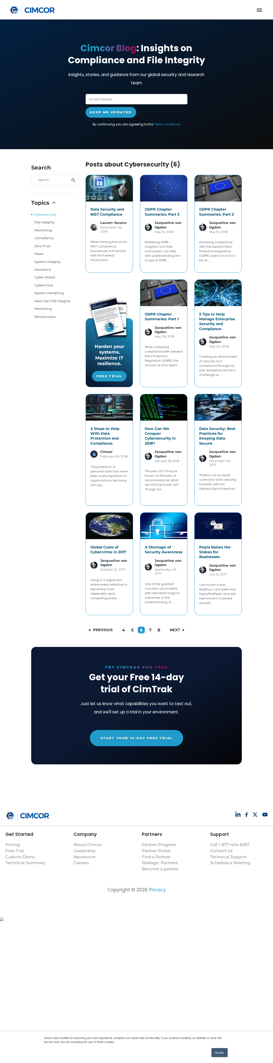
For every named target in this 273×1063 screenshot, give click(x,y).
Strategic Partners (160, 862)
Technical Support (228, 856)
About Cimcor (88, 844)
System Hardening (49, 293)
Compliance (44, 238)
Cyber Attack (44, 277)
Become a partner (160, 868)
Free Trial (109, 376)
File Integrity (44, 222)
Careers (81, 862)
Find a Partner (156, 856)
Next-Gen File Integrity (52, 301)
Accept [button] (219, 1052)
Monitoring (43, 230)
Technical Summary (25, 862)
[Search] (73, 180)
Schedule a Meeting (230, 862)
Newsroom (85, 856)
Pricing (12, 844)
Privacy (157, 890)
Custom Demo (20, 856)
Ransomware (44, 317)
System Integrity (47, 262)
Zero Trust (42, 246)
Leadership (85, 850)
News (38, 254)
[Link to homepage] (32, 10)
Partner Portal (156, 850)
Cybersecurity (45, 214)
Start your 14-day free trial (137, 738)
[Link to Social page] (237, 814)
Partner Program (159, 844)
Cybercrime (43, 285)
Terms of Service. (167, 124)
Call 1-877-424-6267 (230, 844)
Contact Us (221, 850)
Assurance (42, 269)
